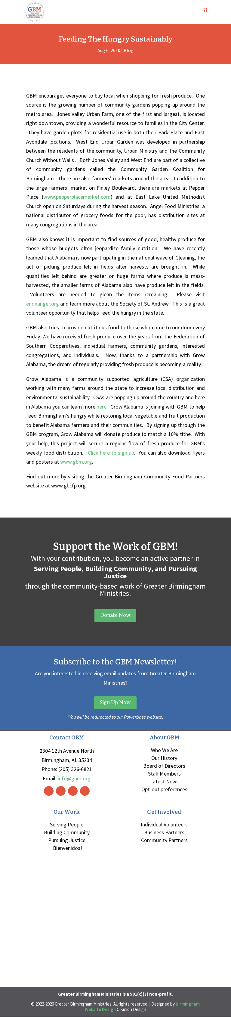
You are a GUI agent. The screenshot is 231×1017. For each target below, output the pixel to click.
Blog (129, 50)
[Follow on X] (73, 791)
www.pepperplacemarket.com (77, 196)
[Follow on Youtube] (85, 791)
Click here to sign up (111, 452)
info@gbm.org (74, 778)
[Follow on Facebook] (49, 791)
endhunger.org (42, 303)
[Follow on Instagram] (61, 791)
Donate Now (115, 615)
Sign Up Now (115, 703)
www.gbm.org (76, 461)
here (101, 406)
